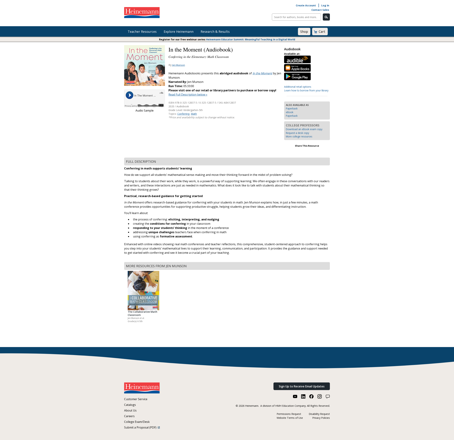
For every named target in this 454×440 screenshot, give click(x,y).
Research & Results (215, 31)
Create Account (306, 5)
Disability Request (319, 414)
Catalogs (130, 405)
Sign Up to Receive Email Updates (302, 386)
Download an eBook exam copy (304, 129)
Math (194, 113)
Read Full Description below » (187, 94)
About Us (130, 410)
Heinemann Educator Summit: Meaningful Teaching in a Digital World (250, 39)
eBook (289, 112)
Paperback (292, 108)
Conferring (183, 113)
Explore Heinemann (178, 31)
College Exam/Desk (137, 422)
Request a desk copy (297, 133)
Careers (129, 416)
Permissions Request (289, 414)
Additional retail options (297, 86)
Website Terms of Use (290, 417)
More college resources (299, 136)
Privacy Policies (321, 417)
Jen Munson (178, 65)
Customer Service (135, 399)
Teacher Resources (142, 31)
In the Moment (262, 73)
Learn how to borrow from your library (306, 90)
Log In (325, 5)
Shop (304, 31)
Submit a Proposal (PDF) (141, 427)
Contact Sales (320, 10)
